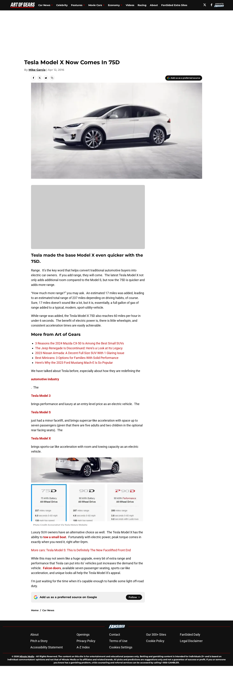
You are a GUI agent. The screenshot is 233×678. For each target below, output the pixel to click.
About (154, 5)
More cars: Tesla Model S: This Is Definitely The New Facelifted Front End (81, 550)
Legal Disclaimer (191, 641)
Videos (130, 5)
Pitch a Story (39, 641)
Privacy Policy (86, 641)
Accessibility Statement (46, 647)
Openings (83, 634)
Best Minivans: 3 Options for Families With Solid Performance (76, 358)
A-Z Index (83, 647)
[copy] (52, 77)
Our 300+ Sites (156, 634)
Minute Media (26, 656)
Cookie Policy (155, 641)
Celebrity (62, 5)
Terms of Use (118, 641)
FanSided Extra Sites (174, 5)
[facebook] (211, 4)
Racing (142, 5)
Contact (114, 634)
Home (35, 610)
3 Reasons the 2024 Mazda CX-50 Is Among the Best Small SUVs (79, 343)
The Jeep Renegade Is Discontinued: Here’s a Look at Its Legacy (79, 348)
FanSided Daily (190, 634)
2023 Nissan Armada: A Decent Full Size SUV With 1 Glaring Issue (79, 353)
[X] (204, 4)
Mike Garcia (37, 69)
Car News (48, 610)
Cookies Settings (120, 647)
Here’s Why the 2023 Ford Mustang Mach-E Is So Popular (74, 362)
